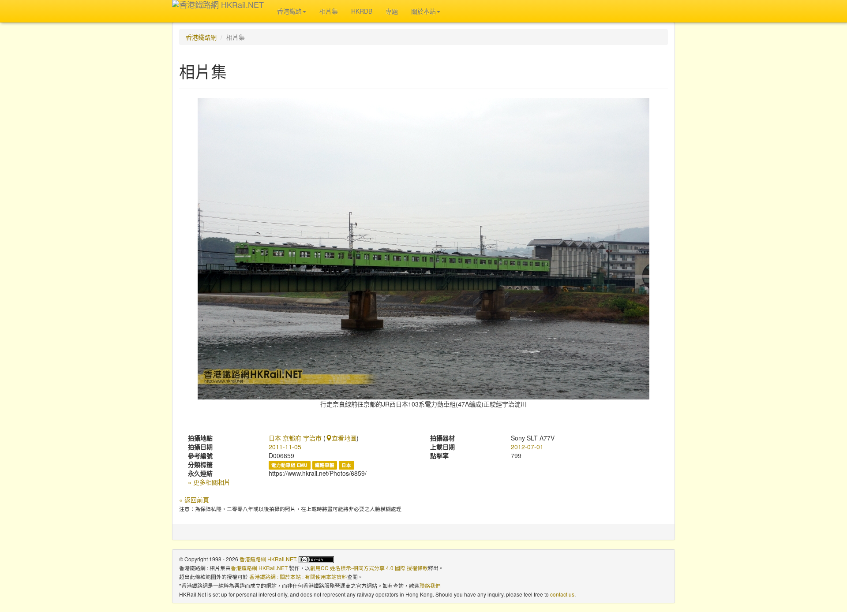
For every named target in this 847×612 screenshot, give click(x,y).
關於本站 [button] (423, 11)
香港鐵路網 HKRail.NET (268, 559)
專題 (392, 11)
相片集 (328, 11)
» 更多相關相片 (209, 482)
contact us (562, 594)
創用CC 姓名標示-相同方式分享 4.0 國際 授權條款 (369, 567)
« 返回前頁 (194, 499)
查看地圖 (344, 437)
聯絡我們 (430, 585)
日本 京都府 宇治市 (295, 437)
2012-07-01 (527, 446)
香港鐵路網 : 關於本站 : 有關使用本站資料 (298, 576)
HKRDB (361, 11)
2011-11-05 (285, 446)
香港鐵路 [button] (289, 11)
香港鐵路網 (201, 37)
